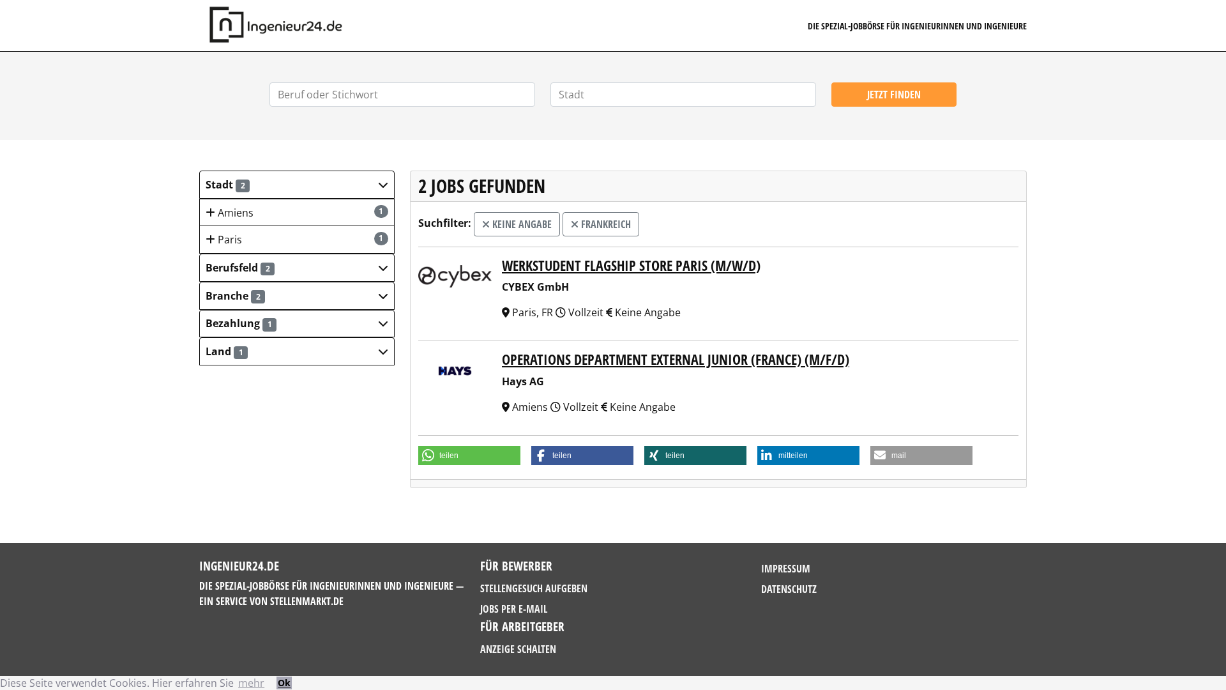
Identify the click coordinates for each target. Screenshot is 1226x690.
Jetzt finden (894, 95)
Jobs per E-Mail (513, 609)
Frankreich (605, 224)
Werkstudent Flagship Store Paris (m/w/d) (631, 265)
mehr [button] (251, 683)
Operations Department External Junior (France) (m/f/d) (675, 359)
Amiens (299, 213)
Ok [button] (284, 683)
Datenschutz (789, 589)
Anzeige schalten (518, 649)
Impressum (785, 569)
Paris (299, 240)
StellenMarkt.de (307, 601)
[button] (297, 185)
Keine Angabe (521, 224)
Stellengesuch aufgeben (533, 588)
